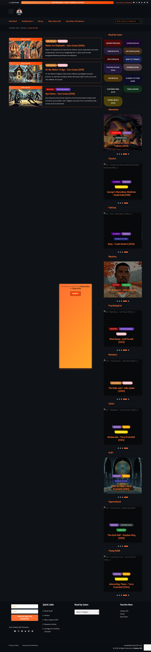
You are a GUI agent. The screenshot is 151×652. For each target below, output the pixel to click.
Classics (133, 43)
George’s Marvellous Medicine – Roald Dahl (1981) (121, 193)
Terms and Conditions (30, 645)
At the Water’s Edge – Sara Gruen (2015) (64, 69)
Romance (133, 67)
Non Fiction (133, 59)
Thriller (133, 89)
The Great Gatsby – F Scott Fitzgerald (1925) (68, 2)
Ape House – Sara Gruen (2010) (60, 93)
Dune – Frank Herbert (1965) (121, 243)
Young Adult (113, 101)
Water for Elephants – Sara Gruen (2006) (65, 45)
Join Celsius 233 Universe (75, 21)
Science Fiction (133, 79)
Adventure (113, 43)
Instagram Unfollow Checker (52, 630)
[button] (117, 154)
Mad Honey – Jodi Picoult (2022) (121, 340)
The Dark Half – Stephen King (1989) (121, 536)
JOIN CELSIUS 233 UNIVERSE (24, 618)
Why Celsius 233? (54, 21)
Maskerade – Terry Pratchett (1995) (121, 438)
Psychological (113, 68)
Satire (113, 78)
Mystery (113, 59)
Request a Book (50, 624)
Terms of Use (76, 288)
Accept (75, 293)
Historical (133, 51)
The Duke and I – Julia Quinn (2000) (121, 389)
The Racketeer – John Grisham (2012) (121, 291)
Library (40, 21)
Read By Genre (27, 21)
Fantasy (113, 51)
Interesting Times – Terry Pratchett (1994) (121, 585)
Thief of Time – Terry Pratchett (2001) (121, 487)
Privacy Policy (85, 286)
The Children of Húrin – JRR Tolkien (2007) (121, 144)
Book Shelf (13, 21)
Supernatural (113, 90)
